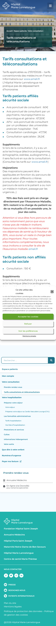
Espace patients (20, 31)
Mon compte (8, 376)
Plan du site (10, 603)
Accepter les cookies (28, 316)
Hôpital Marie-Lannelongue (19, 553)
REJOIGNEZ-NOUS (16, 590)
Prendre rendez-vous (13, 387)
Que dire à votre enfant (13, 449)
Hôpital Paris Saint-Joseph (18, 541)
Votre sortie (9, 444)
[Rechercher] (51, 360)
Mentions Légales (29, 336)
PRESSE (12, 585)
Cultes (7, 434)
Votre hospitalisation (12, 397)
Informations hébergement (16, 439)
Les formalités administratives (17, 416)
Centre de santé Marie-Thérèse (20, 559)
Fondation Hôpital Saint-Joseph (21, 528)
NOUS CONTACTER (12, 569)
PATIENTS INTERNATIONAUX (21, 596)
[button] (52, 291)
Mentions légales (13, 606)
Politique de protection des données (23, 611)
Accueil (10, 31)
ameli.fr (33, 249)
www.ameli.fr (32, 79)
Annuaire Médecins (14, 534)
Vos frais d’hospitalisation (15, 425)
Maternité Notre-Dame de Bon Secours (25, 547)
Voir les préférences (28, 331)
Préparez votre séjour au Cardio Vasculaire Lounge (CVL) (27, 411)
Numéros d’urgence (11, 455)
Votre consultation (35, 31)
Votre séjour (10, 407)
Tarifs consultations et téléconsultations (22, 392)
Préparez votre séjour (13, 403)
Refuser (28, 324)
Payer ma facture (10, 461)
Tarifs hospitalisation (13, 421)
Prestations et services (14, 430)
